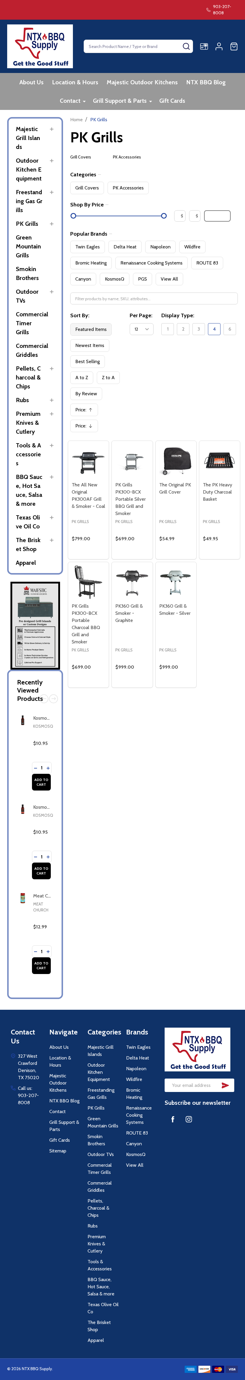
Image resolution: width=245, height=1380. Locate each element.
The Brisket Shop (28, 544)
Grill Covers (80, 157)
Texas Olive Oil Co (28, 522)
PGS (142, 279)
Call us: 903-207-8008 (28, 1095)
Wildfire (192, 247)
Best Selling (87, 361)
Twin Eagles (87, 247)
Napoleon (160, 247)
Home (76, 119)
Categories (83, 174)
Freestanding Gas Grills (29, 201)
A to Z (81, 377)
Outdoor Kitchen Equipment (29, 169)
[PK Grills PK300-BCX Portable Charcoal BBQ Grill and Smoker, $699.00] (88, 582)
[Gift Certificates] (204, 46)
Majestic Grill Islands (28, 137)
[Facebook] (173, 1119)
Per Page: (141, 315)
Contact (70, 100)
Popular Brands (88, 234)
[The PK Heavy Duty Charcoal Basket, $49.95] (219, 461)
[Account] (219, 46)
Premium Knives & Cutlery (28, 422)
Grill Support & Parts (120, 100)
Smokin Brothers (27, 273)
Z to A (108, 377)
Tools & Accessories (28, 454)
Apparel (26, 562)
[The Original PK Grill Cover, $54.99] (176, 461)
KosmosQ (43, 726)
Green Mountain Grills (28, 246)
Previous (43, 698)
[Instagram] (189, 1119)
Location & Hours (75, 82)
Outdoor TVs (27, 296)
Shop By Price (87, 204)
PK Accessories (127, 157)
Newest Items (89, 345)
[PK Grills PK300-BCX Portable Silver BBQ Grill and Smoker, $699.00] (132, 461)
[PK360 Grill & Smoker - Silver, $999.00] (176, 582)
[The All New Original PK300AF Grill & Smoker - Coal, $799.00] (88, 461)
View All (169, 279)
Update (217, 216)
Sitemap (57, 1151)
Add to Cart (41, 782)
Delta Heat (125, 247)
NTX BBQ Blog (206, 82)
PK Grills (27, 223)
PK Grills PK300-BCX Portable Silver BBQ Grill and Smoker (130, 499)
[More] (84, 101)
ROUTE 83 (207, 263)
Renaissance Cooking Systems (151, 263)
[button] (35, 626)
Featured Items (91, 329)
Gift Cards (172, 100)
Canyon (83, 279)
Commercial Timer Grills (32, 323)
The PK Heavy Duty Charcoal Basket (217, 492)
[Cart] (234, 46)
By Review (86, 393)
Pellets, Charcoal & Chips (28, 377)
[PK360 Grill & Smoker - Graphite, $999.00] (132, 582)
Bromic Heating (91, 263)
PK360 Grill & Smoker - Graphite (129, 613)
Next (53, 698)
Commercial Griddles (32, 350)
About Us (31, 82)
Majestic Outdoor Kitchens (142, 82)
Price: (86, 411)
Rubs (22, 400)
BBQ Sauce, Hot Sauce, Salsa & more (29, 490)
